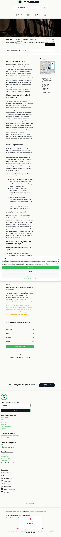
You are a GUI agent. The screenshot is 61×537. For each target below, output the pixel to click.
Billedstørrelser (5, 456)
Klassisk (35, 42)
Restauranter (9, 42)
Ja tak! (15, 410)
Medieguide (4, 454)
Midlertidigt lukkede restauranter (10, 435)
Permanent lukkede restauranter (10, 438)
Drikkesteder (14, 42)
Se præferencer (30, 276)
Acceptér (30, 267)
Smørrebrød (44, 42)
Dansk (24, 42)
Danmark (18, 50)
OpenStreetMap (48, 73)
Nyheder (3, 445)
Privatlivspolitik (33, 278)
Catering (3, 422)
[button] (58, 259)
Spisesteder (4, 420)
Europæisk (28, 42)
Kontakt (8, 511)
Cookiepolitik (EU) (40, 511)
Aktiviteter (3, 428)
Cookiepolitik (26, 278)
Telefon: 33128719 (47, 92)
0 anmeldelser (32, 39)
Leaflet (42, 73)
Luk (30, 527)
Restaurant (30, 2)
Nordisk (38, 42)
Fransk (31, 42)
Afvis (30, 271)
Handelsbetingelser (18, 511)
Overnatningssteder (6, 426)
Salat (40, 42)
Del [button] (53, 39)
